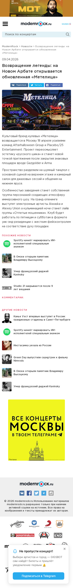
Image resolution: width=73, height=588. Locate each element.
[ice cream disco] (59, 524)
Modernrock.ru (36, 23)
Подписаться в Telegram (39, 576)
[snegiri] (44, 535)
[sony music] (48, 524)
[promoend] (58, 535)
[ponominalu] (22, 535)
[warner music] (34, 524)
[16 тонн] (17, 524)
